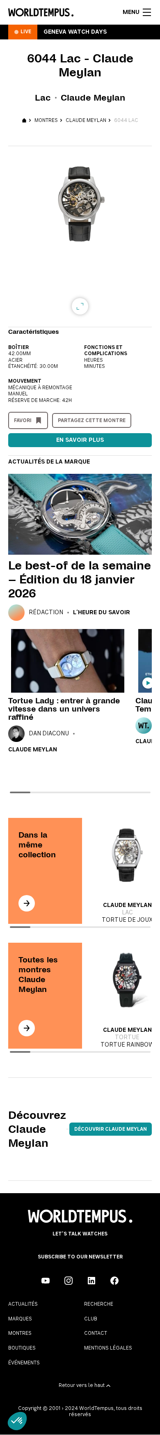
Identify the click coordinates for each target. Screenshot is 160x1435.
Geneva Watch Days (75, 32)
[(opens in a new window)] (45, 1280)
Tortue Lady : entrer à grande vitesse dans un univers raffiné (64, 708)
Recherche (98, 1304)
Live (26, 31)
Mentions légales (108, 1347)
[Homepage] (40, 12)
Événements (24, 1362)
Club (90, 1318)
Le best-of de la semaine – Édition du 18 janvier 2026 (79, 579)
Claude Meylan (86, 120)
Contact (95, 1333)
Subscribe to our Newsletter (80, 1256)
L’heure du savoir (101, 612)
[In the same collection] (26, 903)
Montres (46, 120)
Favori (23, 420)
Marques (20, 1318)
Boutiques (22, 1347)
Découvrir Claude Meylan (110, 1129)
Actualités (23, 1304)
